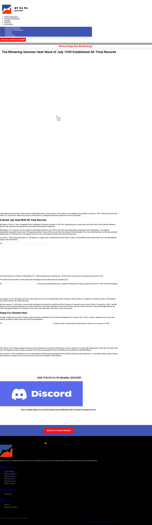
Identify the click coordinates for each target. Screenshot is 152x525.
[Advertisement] (59, 196)
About (2, 500)
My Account (8, 24)
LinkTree (7, 22)
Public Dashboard (11, 17)
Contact (7, 20)
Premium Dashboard (12, 19)
